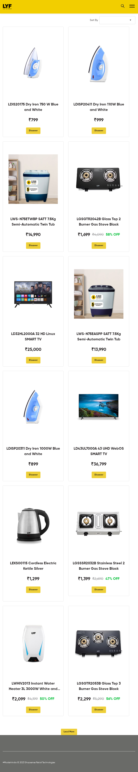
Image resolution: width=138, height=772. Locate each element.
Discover (33, 131)
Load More (69, 732)
